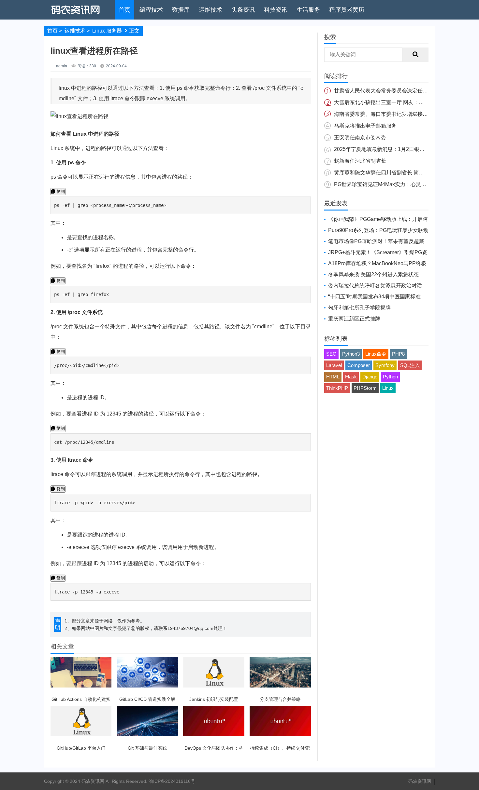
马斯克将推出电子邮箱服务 (365, 126)
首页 (124, 10)
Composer (358, 365)
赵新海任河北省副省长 (360, 161)
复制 (60, 191)
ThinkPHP (337, 388)
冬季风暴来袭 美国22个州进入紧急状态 (373, 274)
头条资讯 (243, 10)
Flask (351, 376)
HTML (333, 376)
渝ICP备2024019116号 (172, 781)
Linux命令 (375, 354)
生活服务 (308, 10)
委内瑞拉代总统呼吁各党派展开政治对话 (375, 285)
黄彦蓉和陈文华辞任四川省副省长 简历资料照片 (389, 172)
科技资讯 (275, 10)
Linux (388, 388)
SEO (331, 354)
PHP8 (398, 354)
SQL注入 (410, 365)
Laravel (334, 365)
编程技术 (151, 10)
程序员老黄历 (346, 10)
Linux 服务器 (107, 31)
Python (390, 376)
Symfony (385, 365)
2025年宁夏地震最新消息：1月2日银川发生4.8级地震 (396, 149)
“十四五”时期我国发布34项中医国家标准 (374, 296)
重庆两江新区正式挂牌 (354, 318)
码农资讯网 (419, 781)
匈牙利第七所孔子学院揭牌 (359, 307)
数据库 (181, 10)
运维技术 (210, 10)
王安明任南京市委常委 (360, 137)
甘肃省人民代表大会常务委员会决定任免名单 (386, 90)
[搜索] (415, 55)
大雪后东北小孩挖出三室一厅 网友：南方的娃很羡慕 (394, 102)
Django (369, 376)
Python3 (351, 354)
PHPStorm (365, 388)
